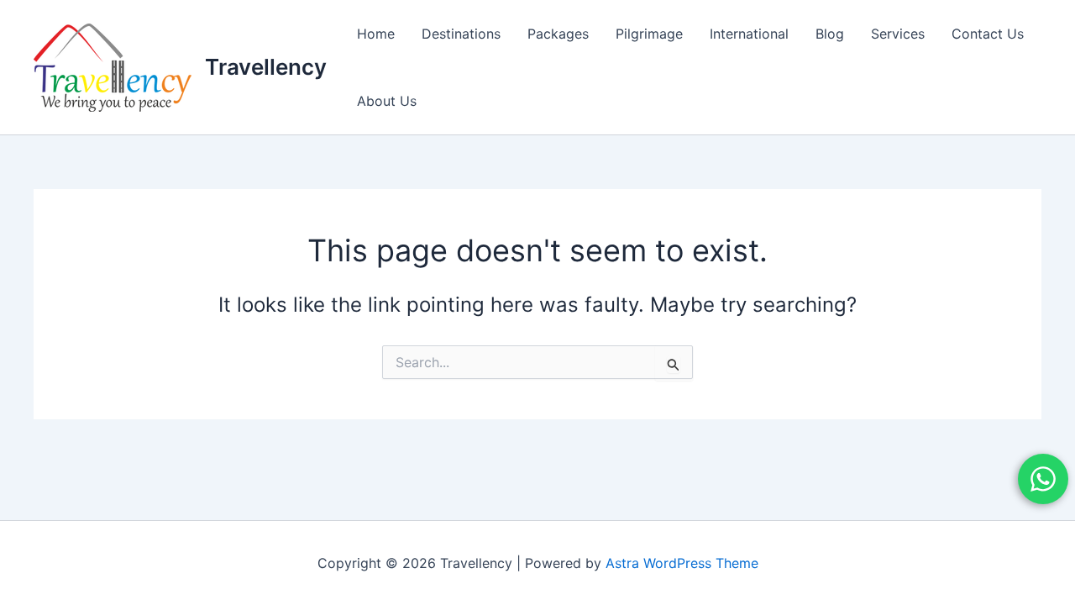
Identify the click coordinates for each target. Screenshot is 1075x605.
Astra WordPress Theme (682, 563)
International (749, 33)
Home (376, 33)
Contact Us (988, 33)
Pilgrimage (649, 33)
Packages (558, 33)
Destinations (461, 33)
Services (898, 33)
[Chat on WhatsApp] (1043, 479)
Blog (829, 33)
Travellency (266, 67)
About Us (387, 100)
